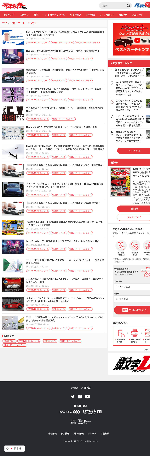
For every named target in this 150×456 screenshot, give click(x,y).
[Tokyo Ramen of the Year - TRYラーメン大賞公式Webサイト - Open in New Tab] (80, 422)
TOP (4, 23)
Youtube (87, 396)
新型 (36, 14)
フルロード (137, 14)
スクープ (24, 14)
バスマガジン (107, 14)
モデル (117, 293)
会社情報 (52, 433)
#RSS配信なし (9, 341)
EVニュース (46, 39)
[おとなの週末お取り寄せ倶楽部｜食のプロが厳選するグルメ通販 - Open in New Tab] (70, 412)
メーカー (118, 281)
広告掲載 (105, 433)
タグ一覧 (92, 433)
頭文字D (123, 14)
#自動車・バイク (59, 59)
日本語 (87, 387)
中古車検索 (75, 14)
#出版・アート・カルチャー (87, 42)
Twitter (73, 396)
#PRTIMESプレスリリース (38, 42)
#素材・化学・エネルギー (62, 42)
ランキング (9, 14)
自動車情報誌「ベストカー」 (14, 5)
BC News (45, 77)
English (74, 387)
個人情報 (65, 433)
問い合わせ (79, 433)
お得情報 (90, 14)
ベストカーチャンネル (54, 14)
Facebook (80, 396)
